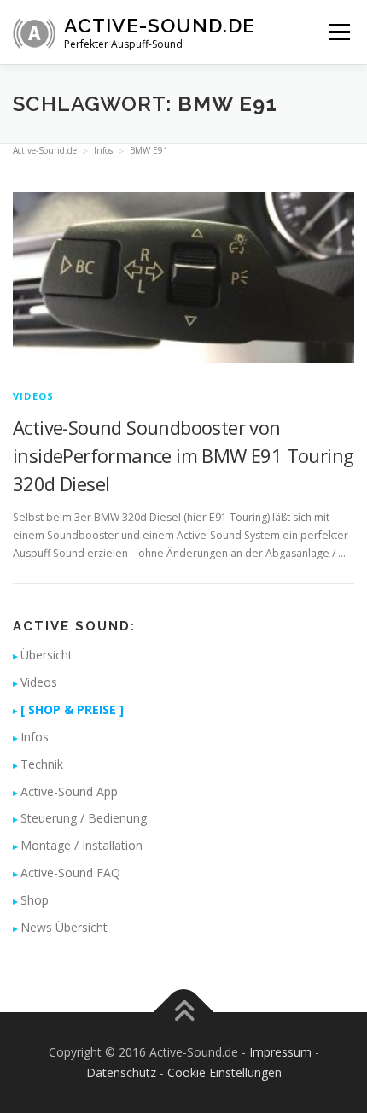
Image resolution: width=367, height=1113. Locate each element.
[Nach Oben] (184, 1012)
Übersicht (46, 655)
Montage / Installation (81, 845)
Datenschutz (121, 1072)
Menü (338, 32)
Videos (33, 396)
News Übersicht (64, 927)
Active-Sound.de (159, 25)
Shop (34, 900)
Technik (41, 764)
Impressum (280, 1052)
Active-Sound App (69, 791)
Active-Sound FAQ (70, 872)
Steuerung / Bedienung (83, 818)
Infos (34, 737)
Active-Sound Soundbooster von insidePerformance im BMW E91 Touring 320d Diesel (183, 455)
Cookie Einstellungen (224, 1072)
